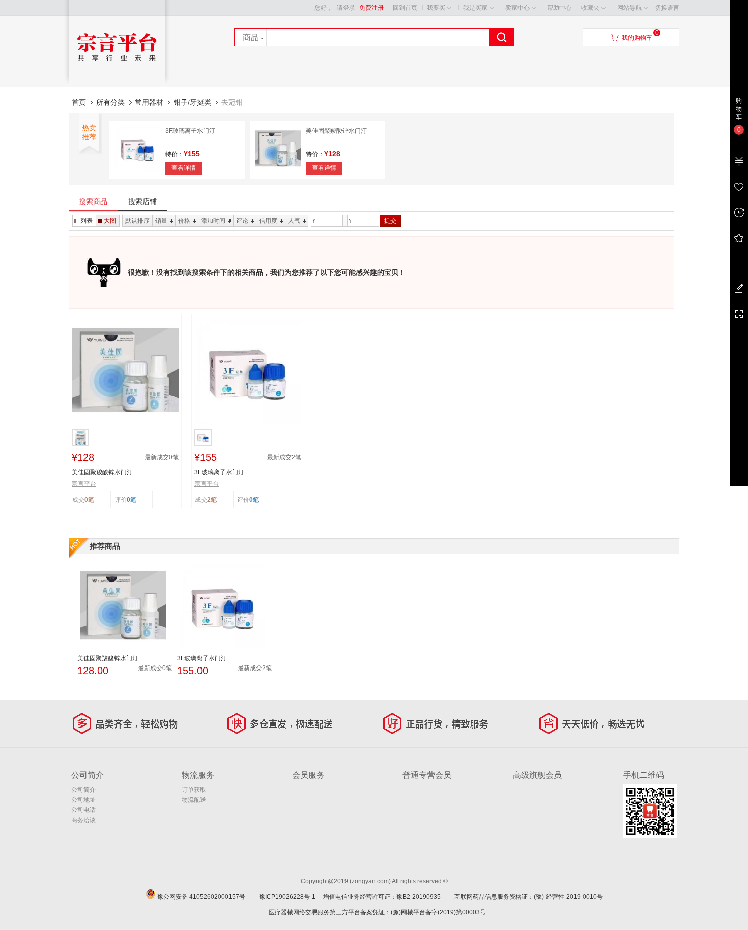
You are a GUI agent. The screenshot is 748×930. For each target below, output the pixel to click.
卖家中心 (517, 7)
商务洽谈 (83, 820)
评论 (242, 220)
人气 (294, 220)
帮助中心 (559, 7)
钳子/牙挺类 (192, 102)
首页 (79, 102)
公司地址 (83, 799)
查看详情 (183, 167)
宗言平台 (84, 483)
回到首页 (405, 7)
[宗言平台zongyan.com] (117, 84)
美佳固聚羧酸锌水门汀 (336, 130)
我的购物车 (637, 37)
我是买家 (475, 7)
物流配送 (194, 799)
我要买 (436, 7)
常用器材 (149, 102)
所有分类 (110, 102)
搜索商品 (93, 201)
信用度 (268, 220)
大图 (110, 220)
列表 (86, 220)
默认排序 (137, 220)
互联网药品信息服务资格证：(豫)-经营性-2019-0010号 (531, 896)
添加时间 (213, 220)
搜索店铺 (142, 201)
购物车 (739, 109)
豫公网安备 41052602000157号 (207, 896)
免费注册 (371, 7)
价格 (184, 220)
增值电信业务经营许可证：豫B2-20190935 (388, 896)
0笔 (131, 499)
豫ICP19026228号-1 (290, 896)
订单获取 (194, 789)
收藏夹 (590, 7)
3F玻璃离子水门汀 (190, 130)
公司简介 (83, 789)
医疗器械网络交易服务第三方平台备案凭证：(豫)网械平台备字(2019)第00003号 (377, 912)
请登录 (346, 7)
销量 (161, 220)
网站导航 (629, 7)
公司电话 (83, 809)
